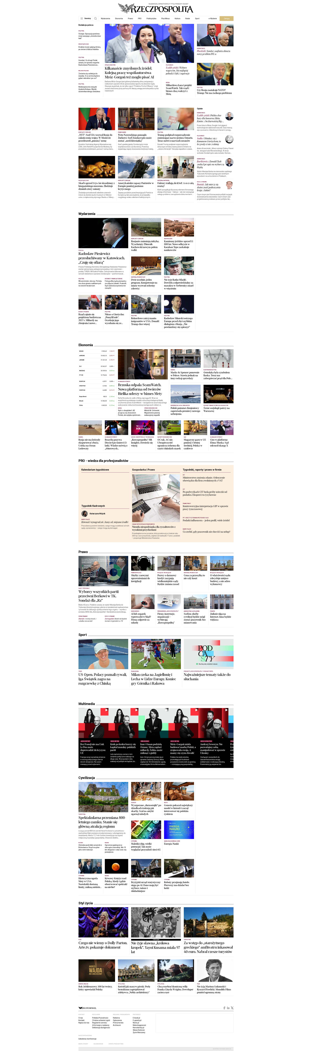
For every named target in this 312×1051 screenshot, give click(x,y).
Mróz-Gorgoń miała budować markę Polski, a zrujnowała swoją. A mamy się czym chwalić (191, 790)
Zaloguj (226, 18)
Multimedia (86, 745)
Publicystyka (151, 18)
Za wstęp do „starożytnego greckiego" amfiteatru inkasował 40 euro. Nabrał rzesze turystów (208, 988)
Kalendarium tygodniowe (95, 473)
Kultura (177, 18)
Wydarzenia (105, 18)
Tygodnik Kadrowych (93, 510)
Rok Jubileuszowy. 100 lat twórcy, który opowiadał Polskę (95, 1029)
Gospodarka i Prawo (143, 473)
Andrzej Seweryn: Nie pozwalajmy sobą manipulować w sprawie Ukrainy (223, 790)
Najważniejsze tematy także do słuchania (207, 718)
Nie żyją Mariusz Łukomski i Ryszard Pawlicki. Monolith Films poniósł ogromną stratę (214, 1031)
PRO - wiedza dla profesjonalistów (103, 465)
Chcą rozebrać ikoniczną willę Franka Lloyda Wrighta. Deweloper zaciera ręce (175, 1031)
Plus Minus (165, 18)
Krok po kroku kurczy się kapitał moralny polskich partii (125, 788)
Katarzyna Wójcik (97, 518)
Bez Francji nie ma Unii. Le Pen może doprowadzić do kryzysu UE (92, 790)
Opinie (200, 108)
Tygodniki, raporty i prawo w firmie (202, 473)
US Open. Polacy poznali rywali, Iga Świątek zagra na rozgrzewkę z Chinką (102, 720)
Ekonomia (119, 18)
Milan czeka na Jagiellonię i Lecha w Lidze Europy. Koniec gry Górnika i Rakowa (153, 720)
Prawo (130, 18)
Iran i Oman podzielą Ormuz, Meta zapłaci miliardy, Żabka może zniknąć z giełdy (157, 790)
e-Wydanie (213, 18)
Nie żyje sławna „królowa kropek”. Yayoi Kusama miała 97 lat (155, 989)
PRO (139, 18)
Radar (187, 18)
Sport (197, 18)
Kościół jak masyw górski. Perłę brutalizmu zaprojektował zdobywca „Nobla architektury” (134, 1031)
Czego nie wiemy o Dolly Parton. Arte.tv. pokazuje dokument (102, 986)
